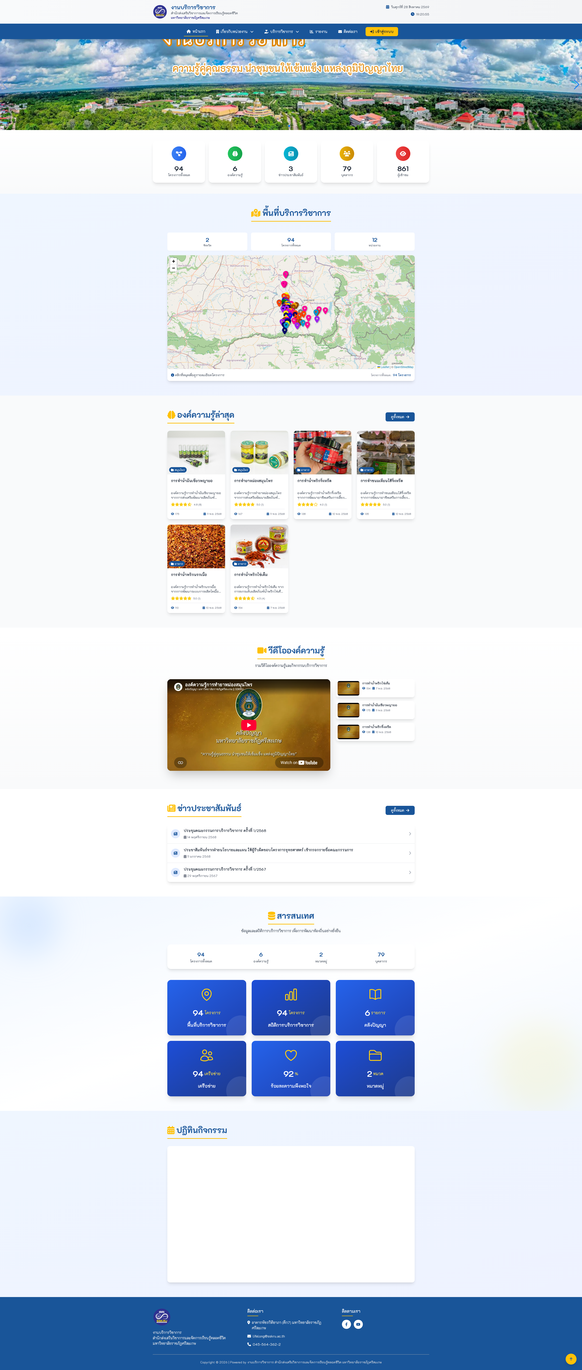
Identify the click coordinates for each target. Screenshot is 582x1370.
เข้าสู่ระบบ (385, 31)
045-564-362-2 (267, 1344)
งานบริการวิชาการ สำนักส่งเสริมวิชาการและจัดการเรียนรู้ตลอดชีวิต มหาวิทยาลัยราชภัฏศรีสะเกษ (314, 1362)
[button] (304, 314)
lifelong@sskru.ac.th (269, 1336)
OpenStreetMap (404, 367)
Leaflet (384, 367)
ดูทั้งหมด (397, 416)
